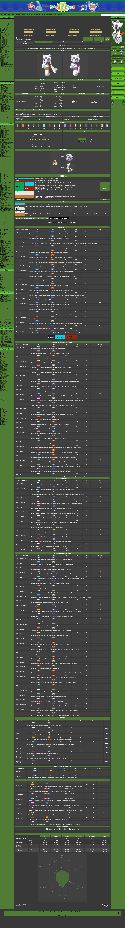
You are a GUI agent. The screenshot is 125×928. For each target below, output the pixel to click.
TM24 (17, 385)
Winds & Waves (3, 126)
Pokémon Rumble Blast (5, 194)
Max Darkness (19, 818)
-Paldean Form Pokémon (5, 80)
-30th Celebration (3, 360)
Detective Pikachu (4, 163)
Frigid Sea (66, 185)
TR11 (17, 507)
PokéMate (2, 236)
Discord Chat (2, 76)
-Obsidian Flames (3, 380)
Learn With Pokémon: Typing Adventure (6, 198)
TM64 (17, 455)
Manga (6, 270)
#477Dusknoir (24, 905)
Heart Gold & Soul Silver (5, 204)
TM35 (17, 413)
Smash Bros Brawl (4, 220)
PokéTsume (2, 122)
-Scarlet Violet (3, 382)
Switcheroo (18, 733)
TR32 (17, 530)
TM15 (17, 582)
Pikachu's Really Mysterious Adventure (6, 343)
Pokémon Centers (3, 63)
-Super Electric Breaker (4, 411)
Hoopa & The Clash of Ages (6, 318)
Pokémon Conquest (4, 192)
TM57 (17, 446)
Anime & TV (7, 83)
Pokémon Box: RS (4, 228)
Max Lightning (19, 785)
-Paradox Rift (2, 378)
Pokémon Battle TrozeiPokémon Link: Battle (6, 170)
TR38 (17, 544)
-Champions (2, 58)
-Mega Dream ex (3, 402)
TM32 (17, 624)
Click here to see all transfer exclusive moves (62, 829)
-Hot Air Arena (3, 408)
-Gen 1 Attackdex (3, 37)
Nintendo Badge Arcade (5, 183)
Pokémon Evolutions (4, 107)
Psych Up (22, 695)
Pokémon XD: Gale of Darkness (6, 225)
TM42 (17, 643)
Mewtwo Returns (3, 299)
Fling (21, 451)
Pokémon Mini (3, 242)
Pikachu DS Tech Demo (5, 233)
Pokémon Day (3, 70)
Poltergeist (18, 776)
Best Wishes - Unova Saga (5, 93)
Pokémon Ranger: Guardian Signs (5, 206)
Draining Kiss (23, 293)
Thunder (23, 502)
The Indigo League (4, 87)
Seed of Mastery (43, 146)
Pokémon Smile (3, 149)
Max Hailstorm (19, 799)
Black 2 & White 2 (3, 186)
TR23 (17, 516)
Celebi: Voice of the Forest (5, 300)
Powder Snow (23, 270)
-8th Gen (2, 60)
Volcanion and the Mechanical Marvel (6, 320)
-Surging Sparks (3, 372)
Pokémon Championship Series (6, 64)
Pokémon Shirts (3, 73)
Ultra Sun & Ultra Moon (5, 156)
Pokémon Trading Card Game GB (7, 252)
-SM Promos (2, 395)
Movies (7, 292)
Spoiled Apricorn (43, 139)
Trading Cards (7, 349)
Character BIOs (3, 273)
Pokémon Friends (3, 132)
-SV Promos (2, 393)
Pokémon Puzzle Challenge (5, 241)
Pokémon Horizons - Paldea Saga (7, 99)
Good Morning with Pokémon (6, 114)
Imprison (22, 427)
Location (91, 38)
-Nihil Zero (2, 401)
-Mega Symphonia (3, 404)
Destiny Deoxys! (3, 303)
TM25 (17, 389)
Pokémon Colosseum (4, 224)
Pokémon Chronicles (4, 100)
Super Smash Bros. (4, 253)
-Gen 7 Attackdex (3, 43)
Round (21, 465)
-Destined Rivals (3, 369)
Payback (22, 446)
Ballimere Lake (72, 185)
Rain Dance (23, 408)
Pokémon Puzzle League (5, 247)
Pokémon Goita (3, 266)
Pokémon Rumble (3, 207)
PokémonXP (2, 65)
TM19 (17, 375)
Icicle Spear (23, 441)
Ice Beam (23, 488)
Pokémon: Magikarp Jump (5, 160)
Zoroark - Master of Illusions (6, 310)
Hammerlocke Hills (53, 178)
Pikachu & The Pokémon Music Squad (6, 347)
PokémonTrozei (3, 232)
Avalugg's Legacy (57, 196)
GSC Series (2, 279)
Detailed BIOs (3, 274)
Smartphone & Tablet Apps (5, 261)
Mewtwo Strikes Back (4, 296)
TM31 (17, 404)
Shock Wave (23, 633)
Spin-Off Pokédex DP (4, 51)
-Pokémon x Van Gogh (4, 69)
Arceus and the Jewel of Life (6, 309)
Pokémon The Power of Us (5, 322)
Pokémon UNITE (3, 136)
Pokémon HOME (3, 144)
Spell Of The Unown (4, 298)
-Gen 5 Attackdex (3, 41)
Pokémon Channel (4, 227)
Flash (21, 681)
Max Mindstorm (19, 808)
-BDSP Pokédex (3, 30)
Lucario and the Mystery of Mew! (7, 304)
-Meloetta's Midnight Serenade (6, 313)
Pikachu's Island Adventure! (5, 338)
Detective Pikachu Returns (5, 138)
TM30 (17, 619)
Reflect (22, 371)
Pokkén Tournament (4, 180)
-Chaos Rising (3, 362)
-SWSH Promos (3, 394)
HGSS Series (2, 285)
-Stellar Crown (3, 373)
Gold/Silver (2, 238)
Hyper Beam (23, 352)
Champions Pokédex (51, 14)
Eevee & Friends (3, 344)
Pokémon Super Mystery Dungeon (5, 177)
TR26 (17, 521)
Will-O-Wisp (23, 317)
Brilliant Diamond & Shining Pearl (6, 142)
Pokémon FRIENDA (4, 268)
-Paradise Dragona (4, 412)
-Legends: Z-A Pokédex (5, 34)
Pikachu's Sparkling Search (5, 341)
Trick (22, 544)
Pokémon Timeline (4, 62)
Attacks (96, 38)
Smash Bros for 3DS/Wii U (5, 182)
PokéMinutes (2, 112)
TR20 (17, 511)
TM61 (17, 666)
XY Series (2, 288)
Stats (101, 38)
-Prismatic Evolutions (4, 371)
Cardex (1, 53)
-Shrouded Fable (3, 374)
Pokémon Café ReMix (4, 134)
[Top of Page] (119, 913)
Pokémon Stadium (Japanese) (6, 250)
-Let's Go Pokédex (4, 28)
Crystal (1, 239)
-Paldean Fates (3, 377)
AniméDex (2, 85)
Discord (23, 14)
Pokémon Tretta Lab (4, 188)
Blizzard (22, 331)
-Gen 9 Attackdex (3, 45)
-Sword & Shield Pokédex (5, 29)
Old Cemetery (51, 182)
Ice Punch (22, 347)
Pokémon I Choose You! (5, 321)
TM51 (17, 441)
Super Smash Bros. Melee (5, 243)
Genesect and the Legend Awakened (5, 315)
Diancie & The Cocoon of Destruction (5, 317)
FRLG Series (2, 281)
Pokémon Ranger (3, 230)
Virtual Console (3, 258)
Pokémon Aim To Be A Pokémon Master (6, 98)
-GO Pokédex (3, 32)
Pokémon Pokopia (3, 131)
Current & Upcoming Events (6, 77)
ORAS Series (2, 289)
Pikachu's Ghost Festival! (5, 337)
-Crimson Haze (3, 416)
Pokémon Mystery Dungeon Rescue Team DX (5, 148)
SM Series (2, 290)
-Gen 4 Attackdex (3, 40)
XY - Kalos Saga (3, 94)
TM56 (17, 657)
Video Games (7, 124)
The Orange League (4, 88)
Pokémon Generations (4, 105)
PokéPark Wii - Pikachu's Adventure (5, 211)
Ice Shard (22, 289)
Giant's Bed (44, 182)
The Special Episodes (4, 101)
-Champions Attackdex (4, 46)
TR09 (17, 502)
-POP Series (2, 397)
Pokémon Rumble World (5, 175)
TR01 (17, 483)
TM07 (17, 563)
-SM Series (2, 384)
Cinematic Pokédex (4, 54)
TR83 (17, 549)
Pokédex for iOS (3, 200)
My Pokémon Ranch (4, 219)
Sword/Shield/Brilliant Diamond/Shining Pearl (32, 218)
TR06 (17, 493)
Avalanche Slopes (66, 196)
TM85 (17, 704)
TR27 (17, 526)
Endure (22, 521)
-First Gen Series (3, 390)
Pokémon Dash (3, 226)
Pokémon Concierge (4, 117)
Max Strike (18, 790)
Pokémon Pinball (3, 249)
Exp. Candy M (31, 146)
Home (8, 14)
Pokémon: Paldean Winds (5, 109)
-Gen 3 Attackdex (3, 39)
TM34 (17, 633)
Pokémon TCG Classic (4, 357)
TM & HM (66, 222)
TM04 (17, 347)
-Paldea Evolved (3, 381)
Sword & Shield (3, 141)
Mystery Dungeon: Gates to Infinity (5, 191)
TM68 (17, 676)
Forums (13, 14)
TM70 (17, 681)
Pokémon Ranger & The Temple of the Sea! (6, 306)
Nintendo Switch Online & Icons (6, 264)
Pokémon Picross (3, 178)
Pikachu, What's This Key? (5, 345)
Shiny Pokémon (3, 103)
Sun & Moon (2, 155)
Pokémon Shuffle (3, 174)
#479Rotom (101, 905)
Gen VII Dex (62, 41)
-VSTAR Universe (3, 419)
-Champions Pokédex (4, 35)
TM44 (17, 427)
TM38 (17, 418)
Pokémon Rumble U (4, 189)
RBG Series (2, 277)
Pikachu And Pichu (4, 332)
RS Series (2, 280)
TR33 (17, 535)
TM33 (17, 408)
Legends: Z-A (3, 129)
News (1, 19)
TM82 (17, 699)
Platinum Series (3, 284)
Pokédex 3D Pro (3, 196)
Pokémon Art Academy (4, 171)
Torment (22, 638)
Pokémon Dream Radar (5, 187)
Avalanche (22, 455)
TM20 (17, 600)
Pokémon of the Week (4, 57)
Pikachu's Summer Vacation (5, 330)
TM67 (17, 460)
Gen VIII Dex (43, 41)
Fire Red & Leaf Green (4, 223)
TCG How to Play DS (4, 199)
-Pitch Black (2, 361)
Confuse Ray (23, 308)
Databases (7, 17)
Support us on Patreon (62, 915)
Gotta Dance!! (3, 335)
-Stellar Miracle (3, 413)
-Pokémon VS (3, 420)
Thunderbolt (23, 497)
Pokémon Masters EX (4, 135)
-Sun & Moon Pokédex (4, 27)
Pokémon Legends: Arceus (5, 143)
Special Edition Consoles (5, 259)
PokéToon (2, 110)
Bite (21, 251)
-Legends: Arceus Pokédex (5, 31)
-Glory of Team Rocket (4, 407)
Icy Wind (22, 298)
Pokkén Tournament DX (5, 162)
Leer (21, 279)
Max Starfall (18, 804)
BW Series (2, 286)
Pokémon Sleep (3, 137)
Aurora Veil (22, 322)
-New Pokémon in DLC (4, 79)
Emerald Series (3, 282)
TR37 (17, 540)
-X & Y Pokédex (3, 26)
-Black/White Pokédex (4, 25)
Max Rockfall (19, 813)
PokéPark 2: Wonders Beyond (6, 193)
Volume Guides (3, 276)
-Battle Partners (3, 409)
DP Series (2, 283)
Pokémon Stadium (4, 251)
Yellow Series (2, 278)
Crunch (22, 265)
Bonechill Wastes (49, 196)
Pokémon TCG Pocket (4, 139)
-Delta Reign (2, 359)
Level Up (59, 222)
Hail (21, 312)
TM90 (17, 714)
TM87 (17, 474)
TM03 (17, 558)
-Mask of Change (3, 415)
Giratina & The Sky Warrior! (5, 308)
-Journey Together (3, 370)
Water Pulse (23, 558)
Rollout (17, 738)
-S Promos (2, 423)
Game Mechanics (3, 55)
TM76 (17, 465)
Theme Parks (3, 74)
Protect (22, 246)
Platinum (2, 203)
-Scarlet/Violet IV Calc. (4, 56)
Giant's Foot (60, 185)
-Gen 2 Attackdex (3, 38)
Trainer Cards (3, 353)
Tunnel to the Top (67, 182)
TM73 (17, 690)
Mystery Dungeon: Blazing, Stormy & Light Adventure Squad (6, 209)
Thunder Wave (23, 361)
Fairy (90, 139)
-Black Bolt (2, 367)
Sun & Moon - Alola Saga (5, 95)
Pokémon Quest (3, 164)
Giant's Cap (46, 178)
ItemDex (2, 47)
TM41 (17, 638)
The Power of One (4, 297)
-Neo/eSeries (2, 389)
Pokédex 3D (2, 195)
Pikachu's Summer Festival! (6, 336)
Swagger (22, 709)
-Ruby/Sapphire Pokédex (5, 23)
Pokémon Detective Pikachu (6, 326)
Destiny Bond (23, 242)
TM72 (17, 685)
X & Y (1, 167)
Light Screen (23, 366)
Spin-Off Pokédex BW (4, 52)
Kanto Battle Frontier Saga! (5, 91)
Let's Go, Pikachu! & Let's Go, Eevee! (6, 158)
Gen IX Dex (24, 41)
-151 (1, 379)
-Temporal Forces (3, 376)
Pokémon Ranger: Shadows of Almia (6, 216)
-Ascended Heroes (4, 364)
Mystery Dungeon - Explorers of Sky (6, 214)
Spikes (22, 516)
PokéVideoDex (3, 113)
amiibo (1, 263)
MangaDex (2, 272)
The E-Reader (3, 235)
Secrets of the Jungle (4, 324)
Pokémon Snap (3, 248)
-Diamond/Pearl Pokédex (5, 24)
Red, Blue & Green (4, 245)
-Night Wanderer (3, 414)
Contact (18, 14)
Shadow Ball (23, 326)
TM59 (17, 451)
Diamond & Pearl (3, 202)
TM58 (17, 662)
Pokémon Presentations (5, 71)
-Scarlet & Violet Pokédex (5, 33)
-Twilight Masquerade (4, 375)
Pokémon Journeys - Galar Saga (6, 96)
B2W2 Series (2, 287)
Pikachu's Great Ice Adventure (6, 340)
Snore (21, 385)
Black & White (3, 185)
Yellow (1, 246)
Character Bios (3, 86)
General (85, 38)
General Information (4, 271)
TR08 (17, 497)
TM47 (17, 437)
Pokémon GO (3, 133)
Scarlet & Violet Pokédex (39, 14)
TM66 (17, 671)
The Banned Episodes (4, 102)
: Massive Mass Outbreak (45, 197)
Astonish (22, 275)
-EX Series (2, 388)
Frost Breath (23, 303)
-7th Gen (2, 61)
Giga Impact (23, 356)
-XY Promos (2, 396)
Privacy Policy (67, 911)
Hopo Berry (31, 139)
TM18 (17, 371)
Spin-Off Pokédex (3, 50)
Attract (21, 404)
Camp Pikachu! (3, 334)
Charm (22, 399)
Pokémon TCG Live (4, 153)
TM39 (17, 422)
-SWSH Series (3, 383)
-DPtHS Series (3, 387)
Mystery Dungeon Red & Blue (6, 231)
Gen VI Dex (81, 41)
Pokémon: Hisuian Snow (5, 108)
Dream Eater (23, 704)
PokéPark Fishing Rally (5, 234)
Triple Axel (18, 771)
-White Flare (2, 368)
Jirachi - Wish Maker (4, 302)
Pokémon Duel (3, 181)
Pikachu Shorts (7, 328)
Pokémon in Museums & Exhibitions (5, 68)
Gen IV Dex (24, 43)
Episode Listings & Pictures (5, 84)
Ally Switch (23, 549)
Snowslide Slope (59, 182)
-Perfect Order (3, 363)
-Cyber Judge (3, 418)
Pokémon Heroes (3, 301)
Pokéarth (60, 14)
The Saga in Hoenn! (4, 90)
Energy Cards (3, 354)
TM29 (17, 399)
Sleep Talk (23, 526)
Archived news (3, 20)
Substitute (23, 511)
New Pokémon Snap (4, 151)
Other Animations (3, 115)
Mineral (90, 141)
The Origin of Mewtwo (4, 295)
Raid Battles (2, 356)
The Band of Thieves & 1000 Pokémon (6, 173)
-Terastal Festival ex (4, 410)
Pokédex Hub (29, 14)
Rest (21, 380)
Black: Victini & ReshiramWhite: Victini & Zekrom (6, 312)
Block (17, 724)
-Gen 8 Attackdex (3, 44)
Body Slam (23, 483)
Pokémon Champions (4, 130)
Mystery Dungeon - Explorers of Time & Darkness (6, 218)
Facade (22, 422)
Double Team (23, 284)
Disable (17, 728)
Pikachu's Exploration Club (5, 339)
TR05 (17, 488)
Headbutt (22, 260)
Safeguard (22, 375)
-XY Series (2, 385)
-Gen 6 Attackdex (3, 42)
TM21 (17, 380)
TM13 (17, 572)
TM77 (17, 470)
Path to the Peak (3, 111)
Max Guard (18, 823)
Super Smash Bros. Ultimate (6, 165)
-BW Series (2, 386)
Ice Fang (22, 256)
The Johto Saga (3, 89)
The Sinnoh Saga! (3, 92)
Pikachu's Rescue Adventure (6, 331)
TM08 (17, 352)
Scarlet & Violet (3, 128)
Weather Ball (23, 432)
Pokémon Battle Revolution (5, 212)
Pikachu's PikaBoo (4, 333)
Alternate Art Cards (4, 355)
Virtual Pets (2, 262)
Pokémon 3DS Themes (5, 260)
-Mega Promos (3, 392)
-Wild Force (2, 417)
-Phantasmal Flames (4, 365)
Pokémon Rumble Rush (5, 161)
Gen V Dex (100, 41)
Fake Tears (23, 437)
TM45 (17, 652)
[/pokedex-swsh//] (62, 33)
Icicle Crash (18, 743)
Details (105, 184)
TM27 (17, 394)
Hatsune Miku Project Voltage (6, 66)
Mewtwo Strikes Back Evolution (6, 323)
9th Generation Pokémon (5, 78)
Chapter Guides (3, 275)
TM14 (17, 361)
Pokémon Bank (3, 168)
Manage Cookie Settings (77, 911)
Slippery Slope (38, 182)
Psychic (23, 507)
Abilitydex (2, 49)
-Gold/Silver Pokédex (4, 22)
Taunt (22, 540)
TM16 (17, 586)
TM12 (17, 567)
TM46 (17, 432)
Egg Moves (107, 39)
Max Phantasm (19, 794)
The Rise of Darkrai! (4, 307)
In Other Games (3, 257)
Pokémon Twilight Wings (5, 106)
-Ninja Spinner (3, 400)
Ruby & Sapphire (3, 222)
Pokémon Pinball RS (4, 229)
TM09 (17, 356)
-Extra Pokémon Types (4, 352)
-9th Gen (2, 59)
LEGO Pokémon (3, 72)
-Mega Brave (2, 403)
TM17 (17, 366)
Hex (21, 232)
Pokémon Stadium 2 (4, 240)
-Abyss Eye (2, 399)
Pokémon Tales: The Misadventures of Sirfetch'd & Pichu (6, 119)
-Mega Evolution (3, 366)
